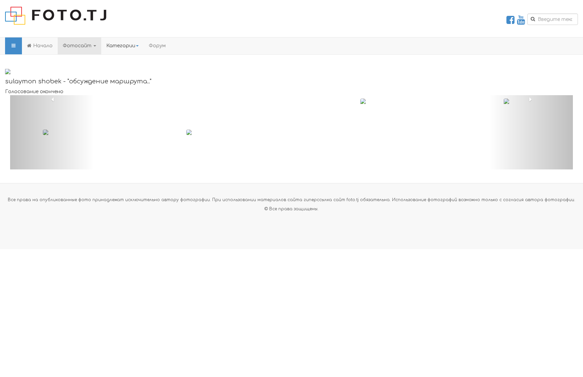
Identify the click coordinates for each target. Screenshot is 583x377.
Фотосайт (78, 45)
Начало (43, 45)
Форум (157, 45)
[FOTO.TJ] (55, 16)
